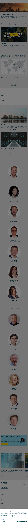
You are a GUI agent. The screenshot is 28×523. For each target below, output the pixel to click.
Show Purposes (3, 521)
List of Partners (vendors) (4, 519)
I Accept (25, 521)
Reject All (19, 521)
